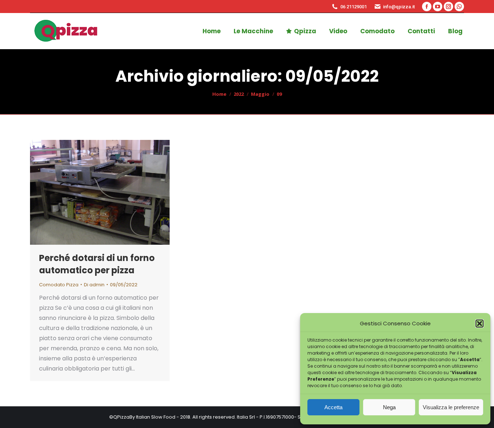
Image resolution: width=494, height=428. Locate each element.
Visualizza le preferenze (451, 407)
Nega (389, 407)
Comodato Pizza (58, 284)
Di (94, 284)
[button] (479, 323)
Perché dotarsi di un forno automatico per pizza (97, 264)
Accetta (333, 407)
